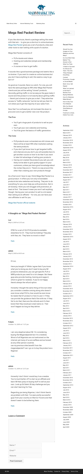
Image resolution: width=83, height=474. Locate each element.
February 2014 (67, 283)
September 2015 (68, 236)
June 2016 (66, 214)
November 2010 (68, 380)
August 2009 (67, 417)
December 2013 (68, 288)
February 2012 (67, 343)
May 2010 (66, 395)
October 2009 (67, 412)
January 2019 (67, 138)
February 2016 (67, 224)
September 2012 (68, 325)
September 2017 (68, 177)
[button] (76, 23)
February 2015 (67, 254)
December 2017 (68, 170)
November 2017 (68, 172)
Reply (12, 241)
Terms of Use (74, 471)
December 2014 (68, 259)
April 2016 (66, 219)
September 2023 (68, 130)
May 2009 (66, 424)
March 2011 (66, 370)
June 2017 (66, 185)
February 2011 (67, 372)
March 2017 (66, 192)
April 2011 (66, 368)
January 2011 (67, 375)
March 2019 (66, 133)
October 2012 (67, 323)
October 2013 (67, 293)
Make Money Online (12, 23)
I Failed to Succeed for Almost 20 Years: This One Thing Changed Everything (69, 71)
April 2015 (66, 249)
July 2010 (66, 390)
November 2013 (68, 291)
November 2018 (68, 142)
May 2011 (66, 365)
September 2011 (68, 355)
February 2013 (67, 313)
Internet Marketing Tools (26, 23)
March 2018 (66, 162)
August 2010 (67, 387)
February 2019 (67, 135)
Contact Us (57, 471)
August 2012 (67, 328)
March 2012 (66, 340)
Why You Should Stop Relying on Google (68, 108)
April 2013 (66, 308)
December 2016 (68, 199)
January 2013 (67, 316)
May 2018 (66, 157)
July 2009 (66, 419)
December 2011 (68, 348)
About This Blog (48, 471)
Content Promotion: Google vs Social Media (69, 79)
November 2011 (68, 350)
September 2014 (68, 266)
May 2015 (66, 246)
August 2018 (67, 150)
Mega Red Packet (15, 45)
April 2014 (66, 279)
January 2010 (67, 405)
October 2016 (67, 204)
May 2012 (66, 335)
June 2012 (66, 333)
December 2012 (68, 318)
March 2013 (66, 311)
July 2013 (66, 301)
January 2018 (67, 167)
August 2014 (67, 269)
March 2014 (66, 281)
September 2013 (68, 296)
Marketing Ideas (40, 23)
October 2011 (67, 353)
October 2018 (67, 145)
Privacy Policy (65, 471)
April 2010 (66, 397)
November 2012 (68, 321)
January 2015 (67, 256)
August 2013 (67, 298)
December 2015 (68, 229)
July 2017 (66, 182)
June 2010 (66, 392)
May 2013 (66, 306)
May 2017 (66, 187)
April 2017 (66, 190)
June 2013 (66, 303)
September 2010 (68, 385)
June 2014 (66, 274)
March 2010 (66, 400)
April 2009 (66, 427)
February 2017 (67, 194)
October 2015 (67, 234)
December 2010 (68, 377)
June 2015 (66, 244)
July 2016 (66, 212)
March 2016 (66, 222)
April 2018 (66, 160)
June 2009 (66, 422)
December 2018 (68, 140)
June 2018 (66, 155)
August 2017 (67, 180)
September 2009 (68, 414)
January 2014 (67, 286)
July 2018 (66, 152)
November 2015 (68, 232)
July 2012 (66, 330)
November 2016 (68, 202)
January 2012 (67, 345)
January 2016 (67, 227)
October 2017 (67, 175)
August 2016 (67, 209)
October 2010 (67, 382)
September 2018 (68, 147)
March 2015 (66, 251)
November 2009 (68, 410)
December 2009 (68, 407)
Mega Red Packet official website (21, 203)
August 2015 (67, 239)
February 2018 (67, 165)
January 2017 (67, 197)
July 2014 (66, 271)
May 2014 (66, 276)
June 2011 (66, 363)
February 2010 (67, 402)
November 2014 (68, 261)
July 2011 (66, 360)
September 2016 (68, 207)
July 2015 (66, 241)
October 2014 (67, 264)
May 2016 (66, 217)
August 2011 (67, 358)
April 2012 (66, 338)
